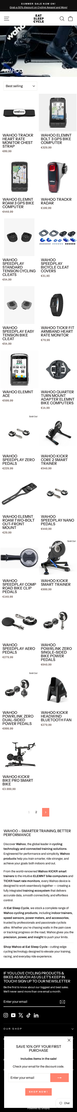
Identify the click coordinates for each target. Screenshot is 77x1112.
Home (7, 62)
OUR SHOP (12, 1029)
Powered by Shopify (38, 1108)
